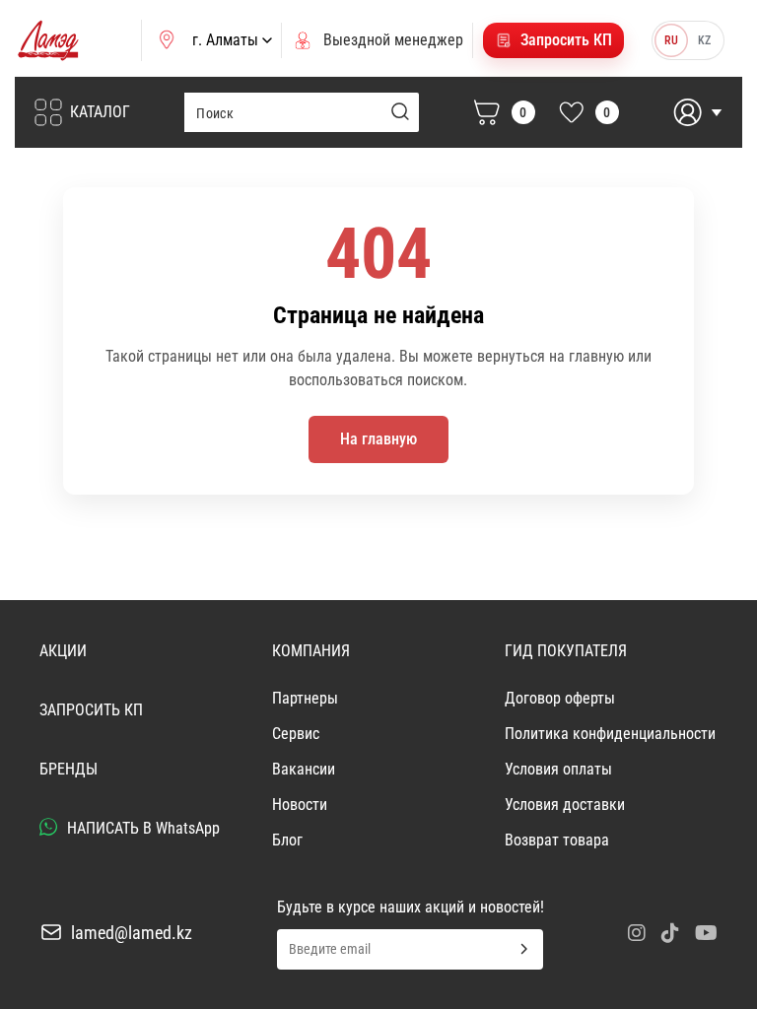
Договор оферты (560, 698)
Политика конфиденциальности (610, 733)
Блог (287, 840)
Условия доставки (565, 804)
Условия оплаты (558, 769)
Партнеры (305, 698)
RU (671, 40)
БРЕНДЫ (68, 769)
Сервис (295, 733)
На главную (378, 439)
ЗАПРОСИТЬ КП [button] (91, 710)
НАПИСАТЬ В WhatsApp (141, 828)
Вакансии (303, 769)
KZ (704, 40)
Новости (299, 804)
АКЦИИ (63, 650)
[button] (553, 40)
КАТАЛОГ (100, 111)
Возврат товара (557, 840)
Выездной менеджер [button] (393, 40)
